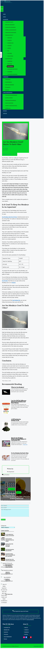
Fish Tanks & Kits (8, 594)
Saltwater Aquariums (12, 74)
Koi (8, 50)
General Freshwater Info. (11, 105)
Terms (40, 646)
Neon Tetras (10, 55)
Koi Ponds (9, 53)
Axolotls (9, 40)
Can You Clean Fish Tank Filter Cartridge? (9, 545)
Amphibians (7, 79)
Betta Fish (9, 63)
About (4, 16)
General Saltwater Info (10, 29)
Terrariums (5, 76)
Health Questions (9, 102)
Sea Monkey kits (16, 300)
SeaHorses (9, 71)
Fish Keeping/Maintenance (11, 95)
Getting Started (9, 97)
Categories (3, 525)
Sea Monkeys (10, 66)
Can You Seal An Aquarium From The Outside (9, 540)
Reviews (5, 110)
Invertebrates (8, 82)
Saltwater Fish (8, 58)
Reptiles (7, 89)
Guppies (9, 48)
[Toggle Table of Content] (15, 154)
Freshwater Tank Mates (10, 32)
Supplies (5, 113)
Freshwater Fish (9, 35)
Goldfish (9, 45)
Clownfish (9, 61)
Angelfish (9, 37)
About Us (26, 627)
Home (4, 14)
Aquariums (5, 19)
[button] (1, 4)
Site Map (26, 634)
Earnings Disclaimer (30, 619)
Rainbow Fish (10, 42)
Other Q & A (7, 108)
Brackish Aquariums (9, 24)
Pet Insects (7, 87)
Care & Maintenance (7, 92)
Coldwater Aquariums (10, 27)
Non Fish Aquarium (9, 84)
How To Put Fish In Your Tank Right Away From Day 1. (9, 566)
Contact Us (26, 629)
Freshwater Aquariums (10, 100)
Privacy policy (36, 646)
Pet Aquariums (6, 146)
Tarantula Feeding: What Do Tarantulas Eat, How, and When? (10, 555)
